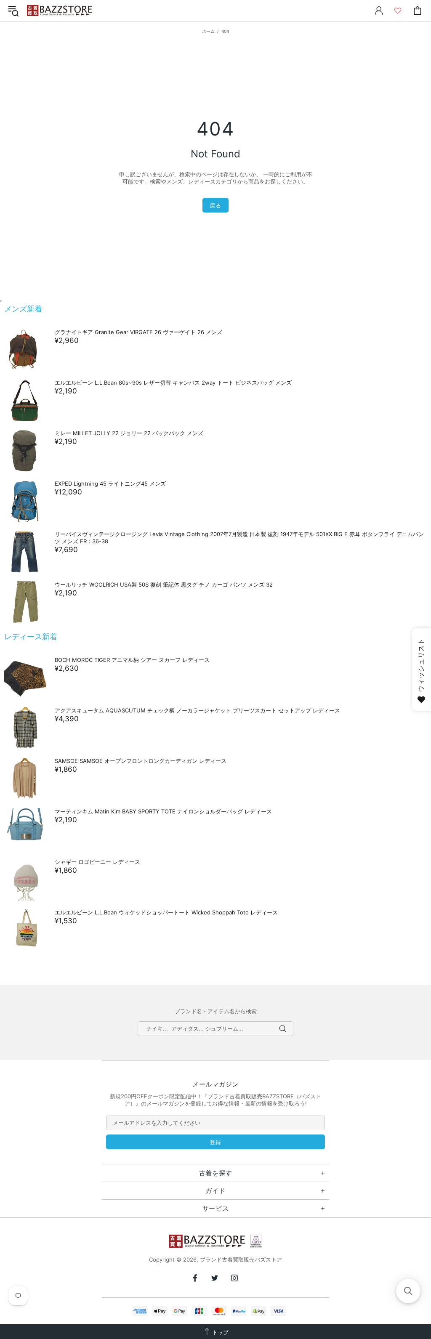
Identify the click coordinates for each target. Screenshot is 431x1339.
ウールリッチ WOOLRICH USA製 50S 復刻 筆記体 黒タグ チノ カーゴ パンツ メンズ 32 (164, 584)
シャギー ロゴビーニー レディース (97, 861)
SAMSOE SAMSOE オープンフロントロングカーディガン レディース (140, 760)
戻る (215, 205)
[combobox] (215, 1028)
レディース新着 (30, 636)
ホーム (208, 31)
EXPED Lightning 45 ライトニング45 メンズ (110, 483)
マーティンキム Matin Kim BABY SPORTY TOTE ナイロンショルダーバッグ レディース (163, 811)
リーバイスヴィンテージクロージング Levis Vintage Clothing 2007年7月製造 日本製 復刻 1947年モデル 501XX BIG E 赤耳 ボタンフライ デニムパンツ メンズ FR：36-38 (239, 538)
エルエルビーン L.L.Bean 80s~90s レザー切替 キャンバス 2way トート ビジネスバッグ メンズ (173, 382)
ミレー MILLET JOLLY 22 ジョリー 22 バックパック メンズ (129, 433)
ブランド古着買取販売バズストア (60, 10)
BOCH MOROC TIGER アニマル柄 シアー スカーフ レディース (132, 659)
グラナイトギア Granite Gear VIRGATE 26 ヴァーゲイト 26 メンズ (138, 332)
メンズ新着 (23, 308)
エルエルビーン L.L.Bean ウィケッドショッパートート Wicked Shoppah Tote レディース (166, 912)
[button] (408, 1291)
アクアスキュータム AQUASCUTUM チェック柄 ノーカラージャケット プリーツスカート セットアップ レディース (197, 710)
